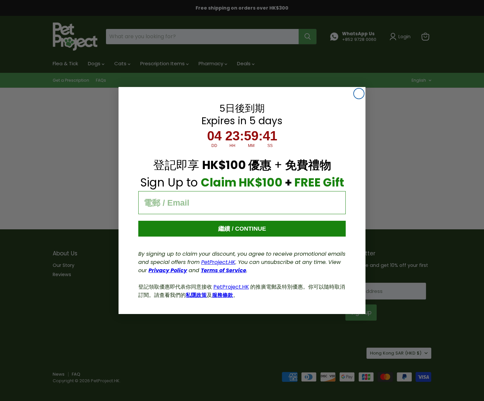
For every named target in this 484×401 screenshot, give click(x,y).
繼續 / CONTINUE (242, 228)
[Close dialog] (359, 93)
